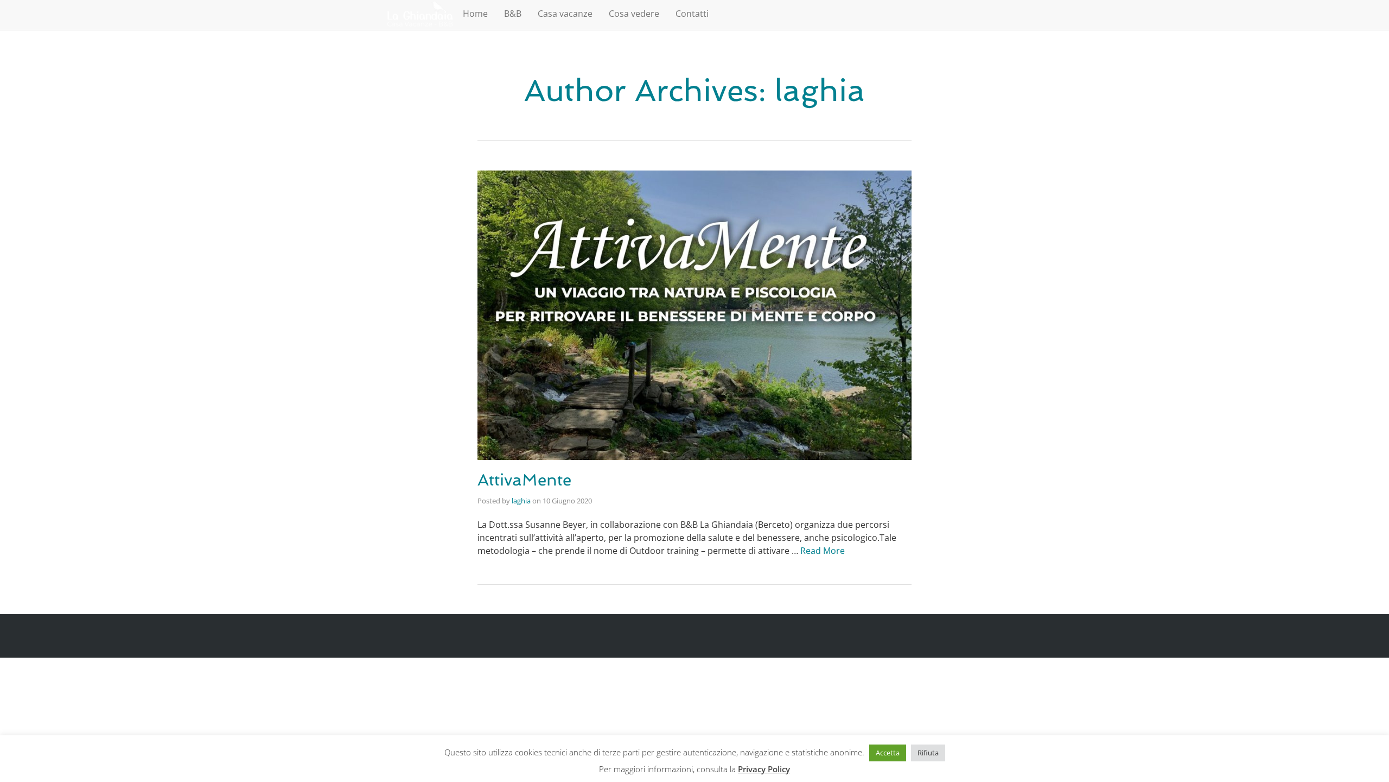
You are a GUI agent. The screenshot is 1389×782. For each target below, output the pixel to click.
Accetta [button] (888, 753)
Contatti (692, 14)
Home (475, 14)
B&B (512, 14)
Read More (822, 551)
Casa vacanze (565, 14)
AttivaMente (524, 479)
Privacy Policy (764, 769)
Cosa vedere (634, 14)
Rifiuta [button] (928, 753)
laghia (521, 501)
